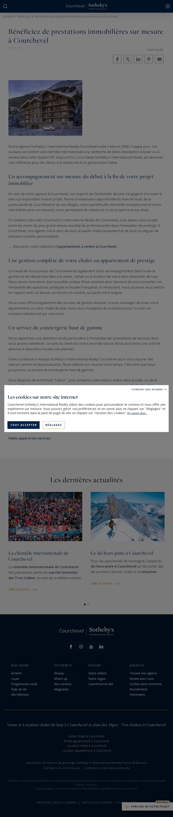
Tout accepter (23, 425)
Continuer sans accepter (147, 389)
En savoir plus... (137, 413)
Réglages (53, 425)
